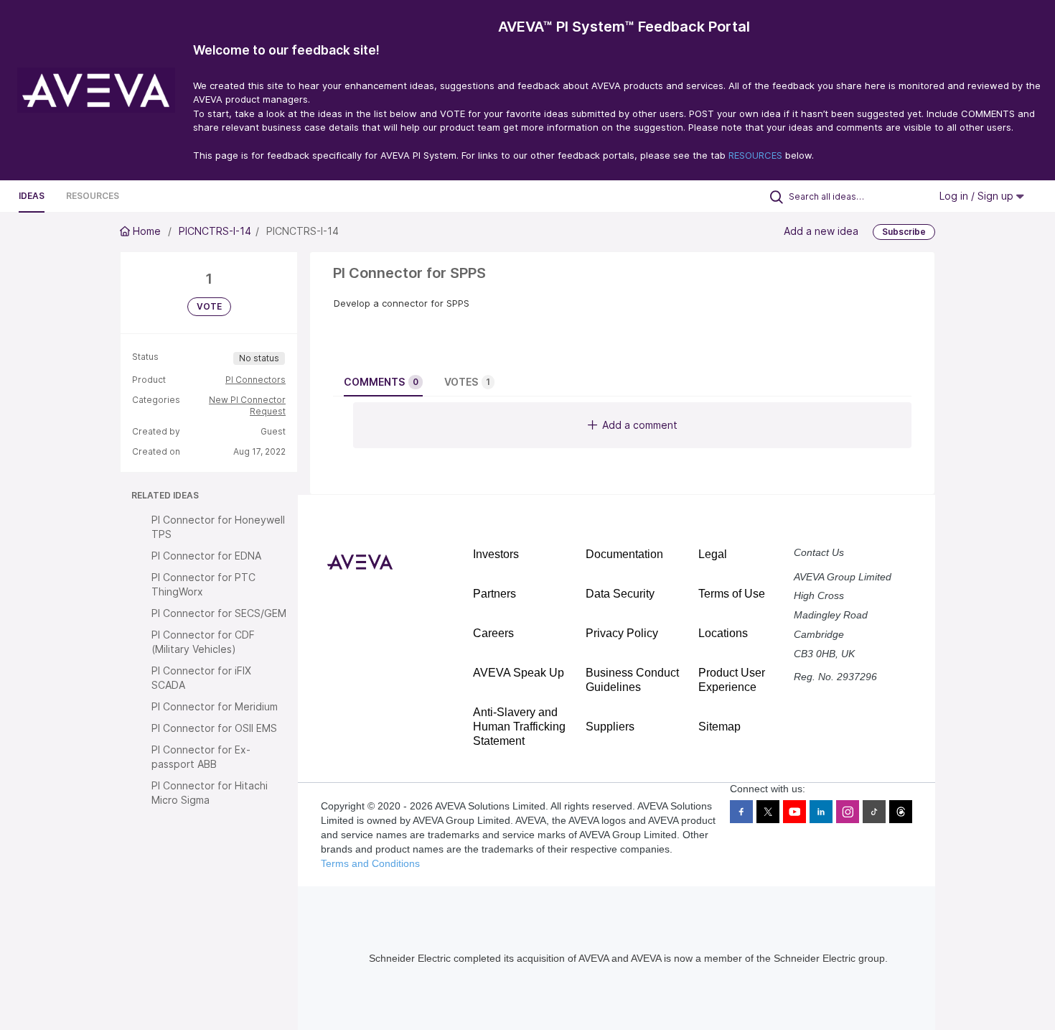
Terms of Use (731, 594)
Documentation (624, 554)
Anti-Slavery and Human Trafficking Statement (519, 726)
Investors (496, 554)
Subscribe (904, 231)
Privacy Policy (622, 633)
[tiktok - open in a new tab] (874, 811)
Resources (92, 195)
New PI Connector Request (247, 405)
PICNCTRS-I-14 (215, 231)
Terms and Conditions (370, 863)
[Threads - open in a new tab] (900, 811)
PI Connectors (255, 379)
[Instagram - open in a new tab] (847, 811)
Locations (723, 633)
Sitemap (719, 726)
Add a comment (639, 425)
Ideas (31, 195)
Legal (712, 554)
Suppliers (610, 726)
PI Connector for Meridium (214, 706)
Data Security (620, 594)
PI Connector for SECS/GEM (218, 613)
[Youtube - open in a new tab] (794, 811)
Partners (494, 594)
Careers (493, 633)
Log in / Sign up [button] (977, 196)
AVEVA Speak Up (518, 673)
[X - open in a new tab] (767, 811)
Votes (467, 382)
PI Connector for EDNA (206, 555)
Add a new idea (821, 231)
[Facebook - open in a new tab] (741, 811)
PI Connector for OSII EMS (214, 728)
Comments (381, 382)
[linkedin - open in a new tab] (821, 811)
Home (147, 231)
